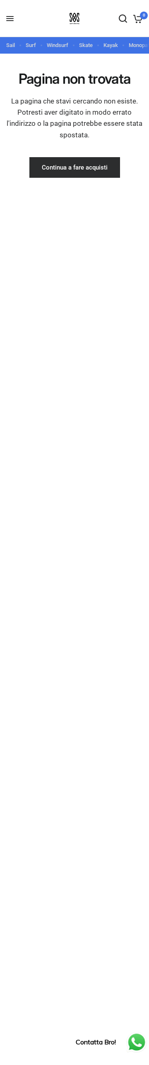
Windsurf (57, 45)
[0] (136, 18)
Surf (31, 45)
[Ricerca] (123, 18)
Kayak (110, 45)
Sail (10, 45)
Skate (86, 45)
